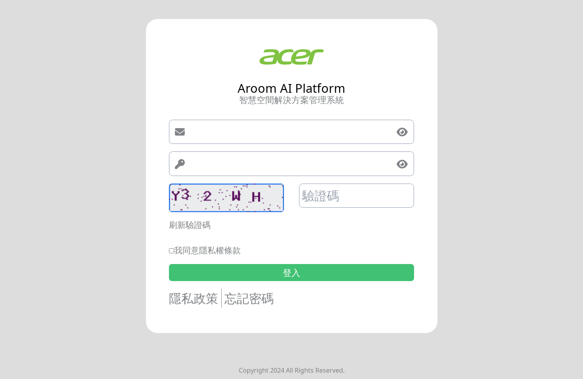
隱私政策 (193, 298)
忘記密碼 (249, 298)
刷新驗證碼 (190, 224)
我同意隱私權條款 (207, 250)
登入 (291, 272)
